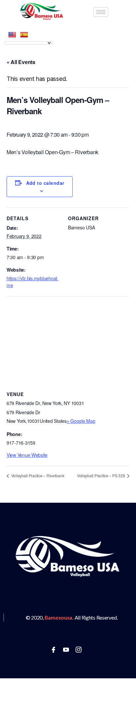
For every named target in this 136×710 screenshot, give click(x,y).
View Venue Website (27, 455)
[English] (12, 35)
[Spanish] (24, 35)
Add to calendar (45, 183)
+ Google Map (81, 421)
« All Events (21, 62)
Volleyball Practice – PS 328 (101, 475)
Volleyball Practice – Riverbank (37, 475)
